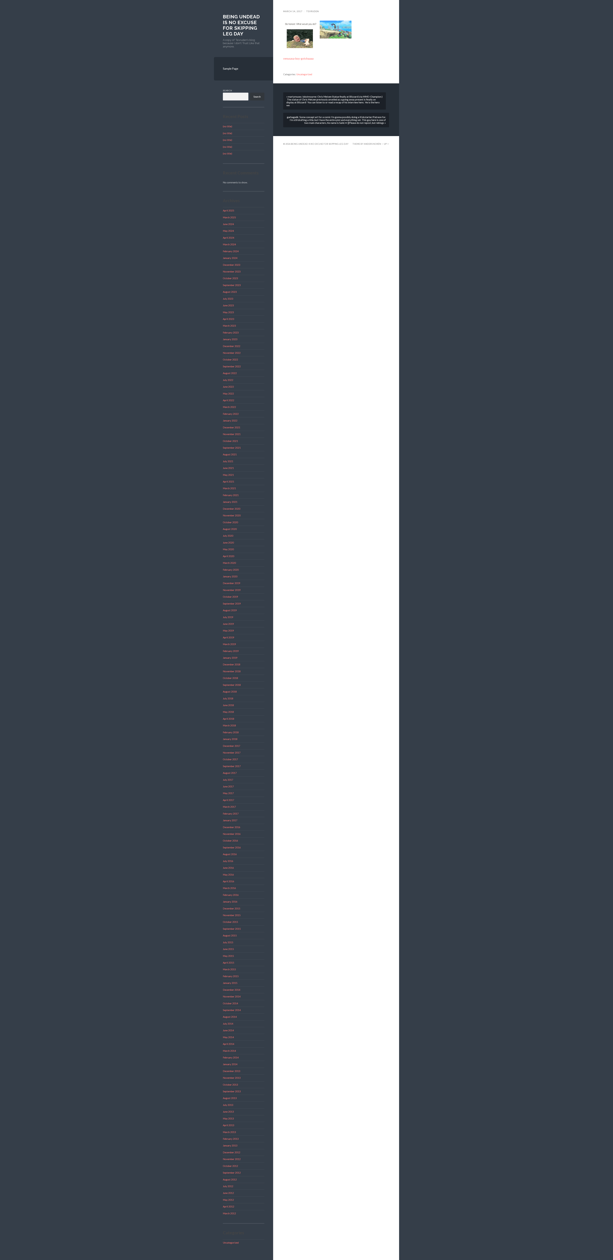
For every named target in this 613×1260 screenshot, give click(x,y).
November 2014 (232, 996)
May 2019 (228, 630)
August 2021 (230, 454)
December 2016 (231, 827)
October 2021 (230, 441)
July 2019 (228, 617)
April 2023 (228, 319)
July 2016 (228, 861)
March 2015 (229, 969)
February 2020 (231, 569)
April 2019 (228, 637)
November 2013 (232, 1077)
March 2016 (229, 888)
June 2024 (228, 224)
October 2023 (230, 278)
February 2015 (231, 976)
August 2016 (230, 854)
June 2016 (228, 867)
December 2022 (231, 346)
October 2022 (230, 359)
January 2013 (230, 1145)
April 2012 (228, 1206)
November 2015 (232, 915)
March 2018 (229, 725)
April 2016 (228, 881)
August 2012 (230, 1179)
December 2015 (231, 908)
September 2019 (232, 603)
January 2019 (230, 657)
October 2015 (230, 921)
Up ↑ (386, 144)
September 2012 (232, 1172)
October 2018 (230, 678)
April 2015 (228, 962)
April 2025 (228, 210)
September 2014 (232, 1010)
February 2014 (231, 1057)
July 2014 (228, 1023)
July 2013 (228, 1104)
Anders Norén (372, 144)
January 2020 (230, 576)
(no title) (227, 126)
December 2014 (231, 989)
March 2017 (229, 806)
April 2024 (228, 237)
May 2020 (228, 549)
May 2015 (228, 955)
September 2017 (232, 766)
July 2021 (228, 461)
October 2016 (230, 840)
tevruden (312, 11)
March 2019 (229, 644)
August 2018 (230, 691)
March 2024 (229, 244)
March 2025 (229, 217)
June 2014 (228, 1030)
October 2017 (230, 759)
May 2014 (228, 1037)
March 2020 (229, 562)
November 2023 (232, 271)
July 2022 (228, 380)
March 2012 (229, 1213)
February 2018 (231, 732)
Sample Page (230, 68)
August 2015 (230, 935)
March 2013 (229, 1132)
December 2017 (231, 745)
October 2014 (230, 1003)
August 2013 (230, 1098)
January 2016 (230, 901)
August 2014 (230, 1016)
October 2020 (230, 522)
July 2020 (228, 535)
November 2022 (232, 352)
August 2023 (230, 291)
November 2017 (232, 752)
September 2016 (232, 847)
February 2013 (231, 1138)
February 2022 (231, 413)
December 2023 (231, 264)
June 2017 (228, 786)
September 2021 (232, 447)
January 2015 (230, 982)
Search (227, 90)
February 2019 (231, 651)
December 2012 (231, 1152)
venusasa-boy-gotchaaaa (298, 58)
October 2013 (230, 1084)
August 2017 (230, 772)
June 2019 (228, 623)
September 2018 (232, 684)
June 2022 (228, 386)
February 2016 (231, 894)
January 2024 (230, 258)
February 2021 (231, 495)
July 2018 (228, 698)
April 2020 (228, 556)
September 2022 (232, 366)
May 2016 (228, 874)
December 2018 (231, 664)
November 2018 (232, 671)
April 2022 (228, 400)
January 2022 (230, 420)
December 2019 (231, 583)
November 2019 (232, 590)
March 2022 (229, 407)
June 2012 (228, 1192)
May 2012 (228, 1199)
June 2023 (228, 305)
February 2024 (231, 251)
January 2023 (230, 339)
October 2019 (230, 596)
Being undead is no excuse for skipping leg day (241, 25)
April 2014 (228, 1043)
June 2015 (228, 949)
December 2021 (231, 427)
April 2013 (228, 1125)
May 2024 (228, 230)
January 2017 (230, 820)
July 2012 (228, 1186)
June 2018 (228, 705)
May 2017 (228, 793)
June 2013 (228, 1111)
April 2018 (228, 718)
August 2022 (230, 373)
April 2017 (228, 800)
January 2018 (230, 739)
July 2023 (228, 298)
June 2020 (228, 542)
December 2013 (231, 1071)
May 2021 (228, 474)
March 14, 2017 (292, 11)
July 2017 (228, 779)
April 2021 (228, 481)
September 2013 (232, 1091)
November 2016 (232, 833)
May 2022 (228, 393)
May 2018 (228, 711)
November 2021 (232, 434)
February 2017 (231, 813)
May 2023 (228, 312)
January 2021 (230, 501)
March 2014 (229, 1050)
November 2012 (232, 1159)
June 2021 (228, 468)
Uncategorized (231, 1242)
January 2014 (230, 1064)
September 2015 (232, 928)
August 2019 (230, 610)
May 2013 (228, 1118)
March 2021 (229, 488)
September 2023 (232, 285)
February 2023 (231, 332)
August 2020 (230, 529)
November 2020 (232, 515)
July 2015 (228, 942)
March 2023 (229, 325)
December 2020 (231, 508)
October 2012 (230, 1165)
